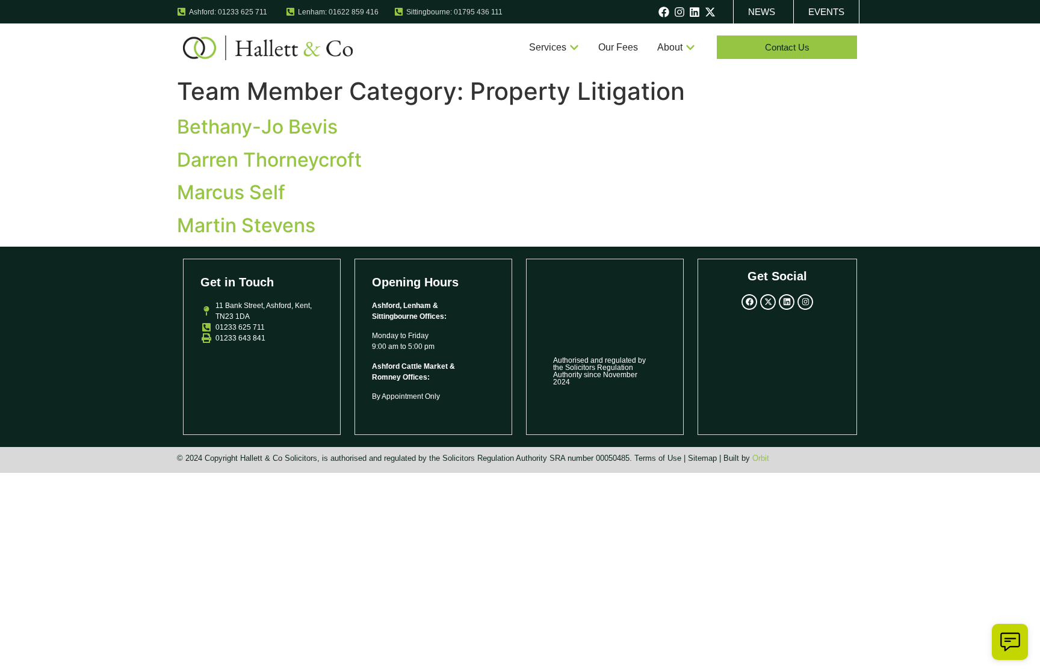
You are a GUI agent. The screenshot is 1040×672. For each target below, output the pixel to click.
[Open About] (690, 47)
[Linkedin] (695, 12)
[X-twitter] (710, 12)
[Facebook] (663, 12)
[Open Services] (574, 47)
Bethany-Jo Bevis (257, 126)
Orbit (760, 458)
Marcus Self (231, 192)
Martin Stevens (246, 225)
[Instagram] (679, 12)
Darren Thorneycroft (269, 159)
